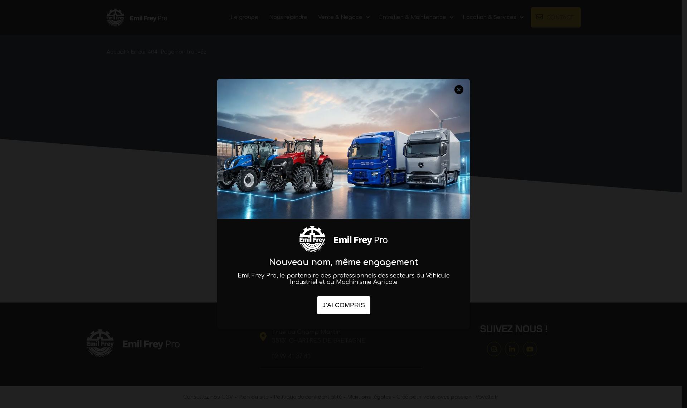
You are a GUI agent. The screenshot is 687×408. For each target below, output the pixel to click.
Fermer (459, 96)
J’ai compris (343, 305)
